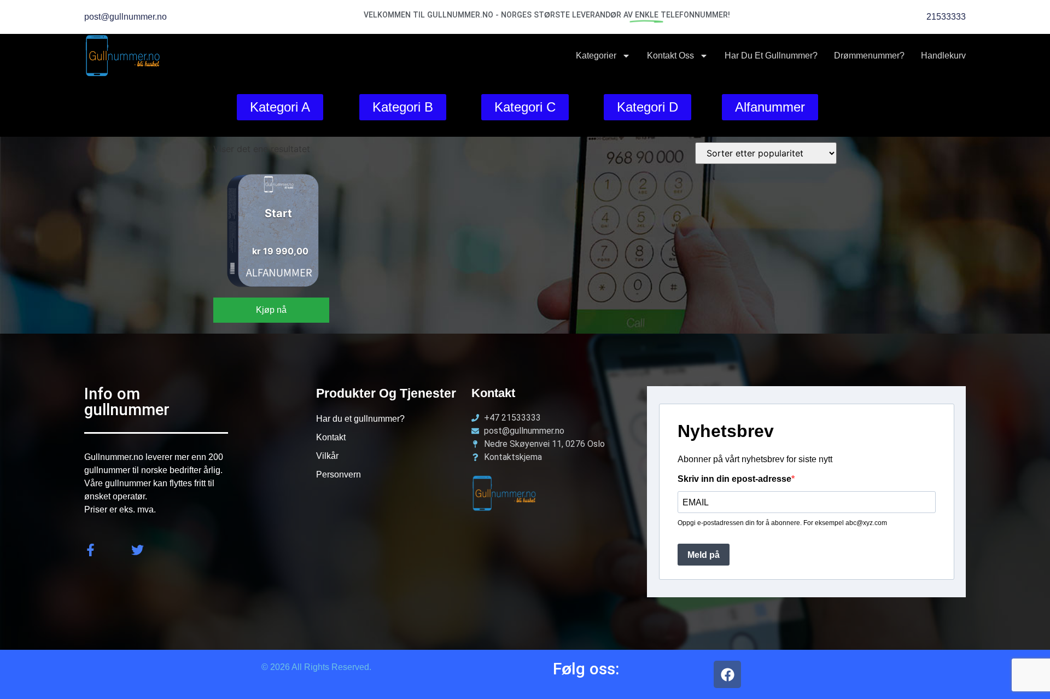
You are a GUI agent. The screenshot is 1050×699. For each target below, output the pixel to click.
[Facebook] (727, 674)
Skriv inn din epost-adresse (734, 479)
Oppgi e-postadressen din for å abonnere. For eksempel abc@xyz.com (782, 523)
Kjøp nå (271, 309)
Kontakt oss (670, 55)
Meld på (703, 555)
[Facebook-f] (90, 550)
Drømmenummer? (869, 55)
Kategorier (596, 55)
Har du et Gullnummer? (771, 55)
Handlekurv (943, 55)
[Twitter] (137, 550)
